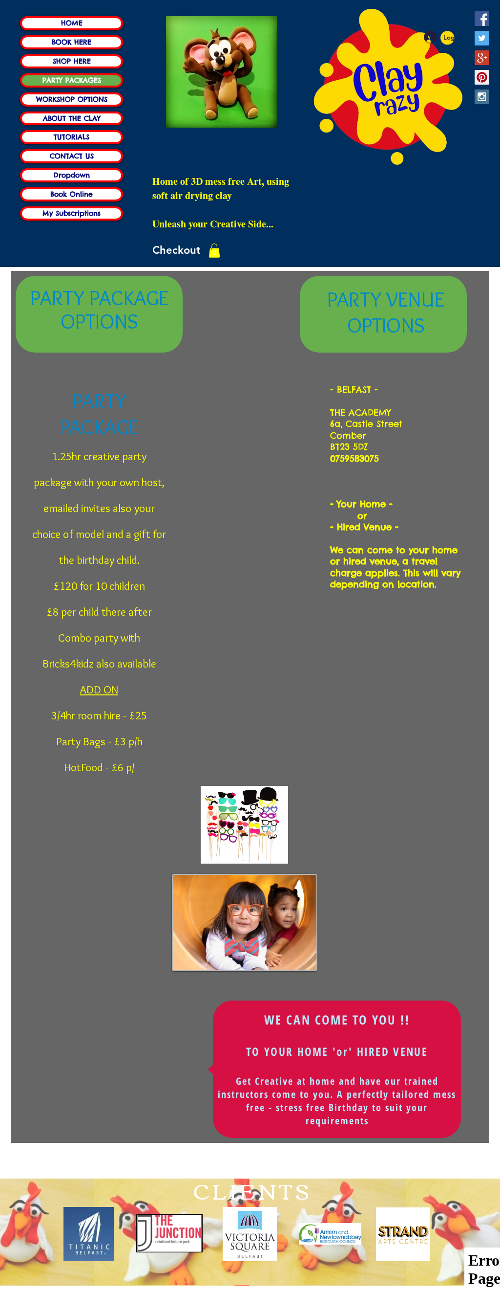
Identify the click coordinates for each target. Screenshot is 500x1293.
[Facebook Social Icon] (482, 18)
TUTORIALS (71, 137)
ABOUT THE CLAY (72, 118)
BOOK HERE (71, 42)
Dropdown (72, 175)
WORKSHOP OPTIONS (71, 99)
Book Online (71, 194)
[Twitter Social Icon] (482, 38)
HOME (72, 23)
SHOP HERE (72, 61)
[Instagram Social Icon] (482, 96)
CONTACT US (72, 156)
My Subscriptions (71, 213)
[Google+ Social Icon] (482, 57)
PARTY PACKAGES (71, 80)
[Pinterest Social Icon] (482, 77)
